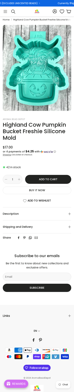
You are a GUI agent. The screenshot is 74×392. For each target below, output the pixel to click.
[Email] (36, 237)
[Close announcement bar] (70, 2)
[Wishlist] (61, 11)
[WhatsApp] (30, 237)
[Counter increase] (19, 179)
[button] (5, 11)
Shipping (7, 154)
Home (6, 19)
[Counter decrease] (6, 179)
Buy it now (37, 190)
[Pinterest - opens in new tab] (40, 340)
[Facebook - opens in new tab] (33, 340)
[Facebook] (18, 237)
